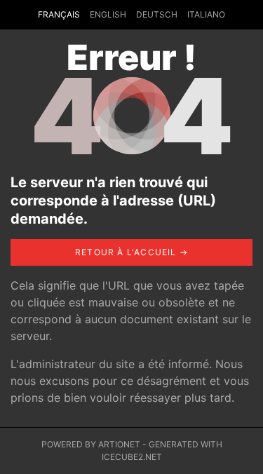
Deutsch (156, 14)
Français (59, 14)
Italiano (206, 14)
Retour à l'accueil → (131, 252)
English (108, 14)
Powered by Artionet (90, 444)
